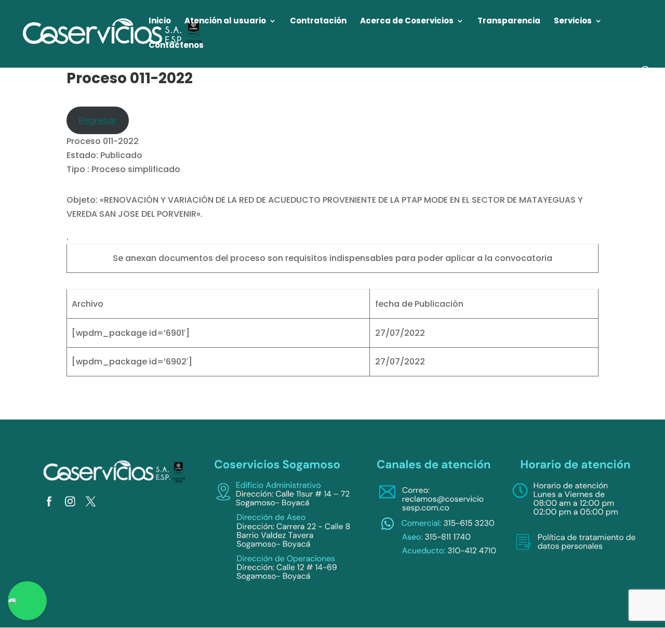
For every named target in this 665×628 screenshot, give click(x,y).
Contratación (318, 21)
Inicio (160, 21)
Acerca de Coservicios (407, 21)
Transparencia (508, 21)
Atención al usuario (225, 21)
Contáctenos (176, 46)
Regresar (97, 120)
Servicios (573, 21)
